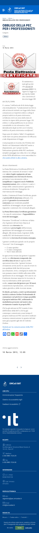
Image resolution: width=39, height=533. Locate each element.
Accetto (20, 528)
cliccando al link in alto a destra (14, 158)
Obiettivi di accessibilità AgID (12, 399)
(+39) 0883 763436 (9, 462)
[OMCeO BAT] (9, 9)
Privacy (4, 517)
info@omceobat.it (8, 505)
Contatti (24, 517)
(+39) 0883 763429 (9, 456)
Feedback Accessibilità (10, 404)
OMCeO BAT (15, 383)
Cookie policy (28, 528)
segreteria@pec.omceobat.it (12, 499)
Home (4, 18)
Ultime (10, 18)
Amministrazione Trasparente (12, 395)
